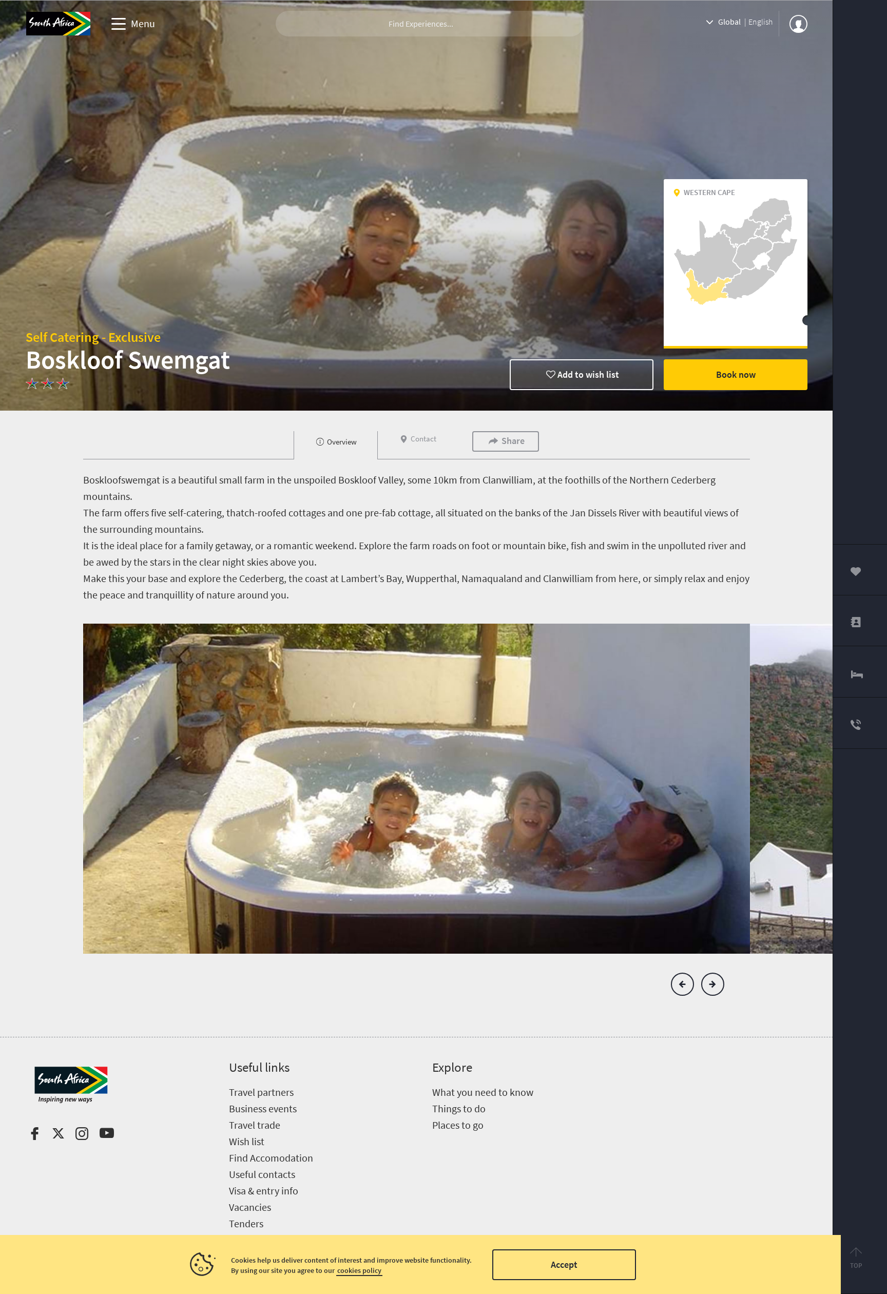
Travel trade (254, 1124)
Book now (736, 374)
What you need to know (482, 1092)
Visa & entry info (263, 1190)
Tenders (246, 1223)
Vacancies (250, 1207)
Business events (263, 1108)
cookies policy (359, 1270)
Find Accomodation (271, 1157)
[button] (682, 984)
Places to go (458, 1124)
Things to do (459, 1108)
